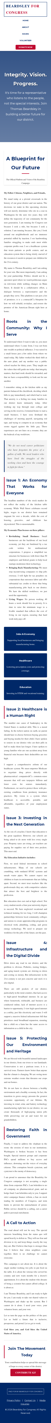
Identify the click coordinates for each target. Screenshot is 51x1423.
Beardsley (22, 9)
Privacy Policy (13, 1400)
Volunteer (25, 40)
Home (25, 20)
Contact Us (30, 1400)
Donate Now (25, 47)
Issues (25, 34)
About (25, 27)
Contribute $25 (25, 1372)
